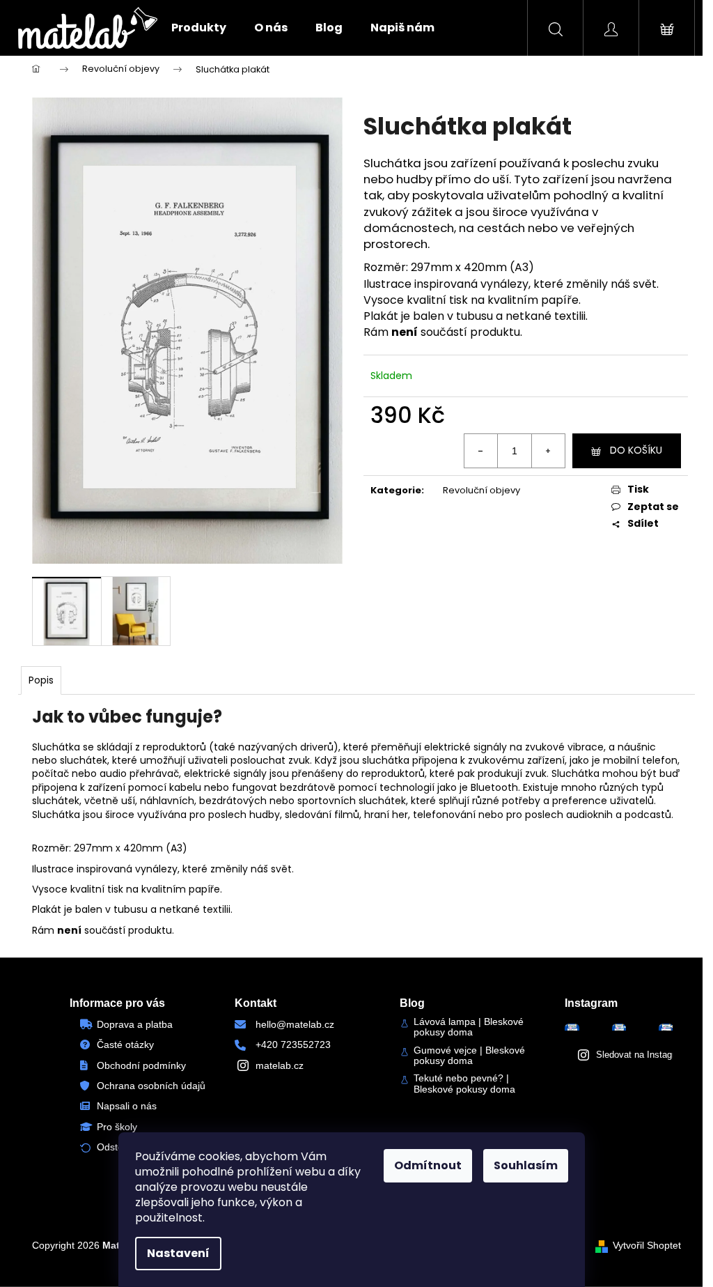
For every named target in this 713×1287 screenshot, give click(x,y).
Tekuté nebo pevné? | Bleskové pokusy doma (464, 1083)
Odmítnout (428, 1165)
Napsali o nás (127, 1105)
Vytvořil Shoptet (647, 1245)
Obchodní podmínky (141, 1065)
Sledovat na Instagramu (644, 1054)
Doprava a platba (135, 1024)
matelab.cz (280, 1065)
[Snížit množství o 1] (481, 451)
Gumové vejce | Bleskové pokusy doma (469, 1055)
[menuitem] (198, 28)
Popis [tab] (41, 680)
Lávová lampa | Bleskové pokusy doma (469, 1027)
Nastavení (178, 1253)
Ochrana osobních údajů (151, 1085)
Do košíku (636, 450)
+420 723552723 (293, 1044)
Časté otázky (125, 1044)
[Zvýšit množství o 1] (548, 451)
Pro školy (117, 1126)
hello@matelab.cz (295, 1024)
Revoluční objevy (481, 490)
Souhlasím (526, 1165)
